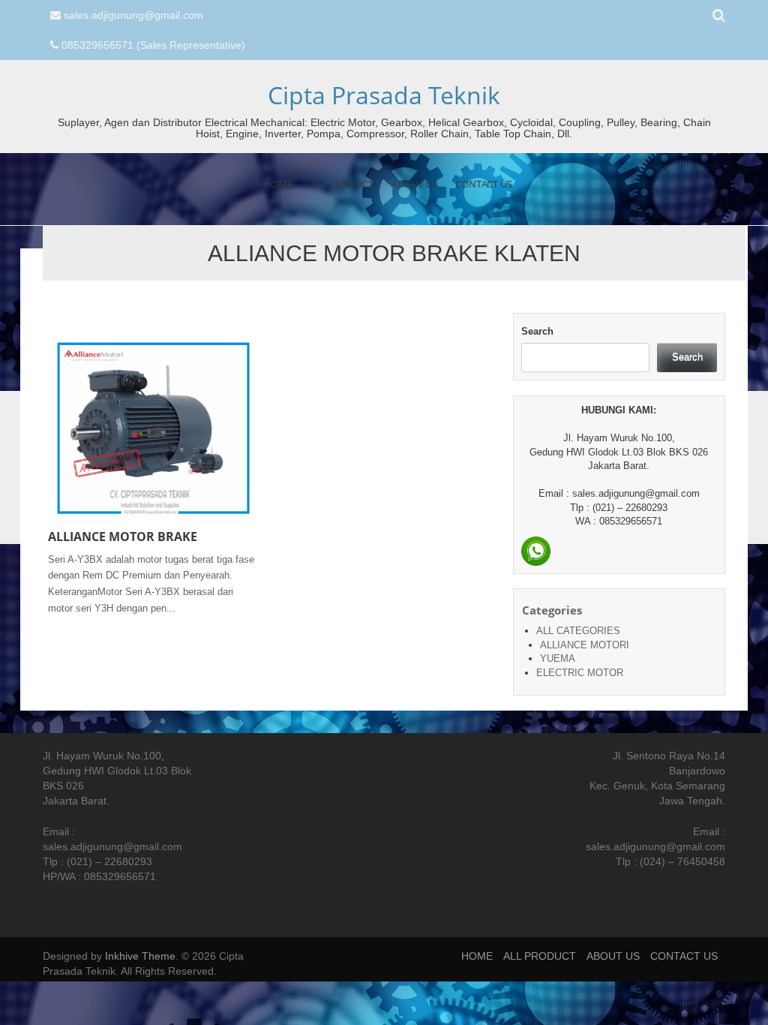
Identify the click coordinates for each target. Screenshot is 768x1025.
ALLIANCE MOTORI (584, 645)
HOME (277, 184)
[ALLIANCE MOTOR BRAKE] (153, 427)
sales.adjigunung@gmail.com (133, 15)
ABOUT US (414, 184)
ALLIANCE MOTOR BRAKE (122, 536)
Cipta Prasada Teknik (384, 95)
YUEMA (557, 658)
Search (537, 331)
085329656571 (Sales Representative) (153, 45)
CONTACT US (483, 184)
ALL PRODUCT (342, 184)
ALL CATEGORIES (578, 630)
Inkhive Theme (140, 956)
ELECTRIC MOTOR (579, 672)
